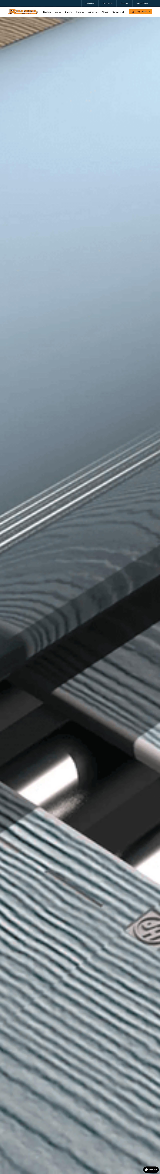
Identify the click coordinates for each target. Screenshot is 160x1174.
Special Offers (142, 3)
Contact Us (90, 3)
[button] (93, 11)
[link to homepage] (23, 11)
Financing (124, 3)
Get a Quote (107, 3)
